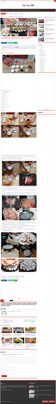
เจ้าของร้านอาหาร (9, 304)
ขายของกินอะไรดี (9, 303)
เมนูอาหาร (5, 16)
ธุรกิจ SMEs (25, 10)
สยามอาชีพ (17, 277)
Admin (3, 40)
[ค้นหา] (55, 1)
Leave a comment (18, 40)
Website (3, 372)
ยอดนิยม (45, 17)
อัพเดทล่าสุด (41, 17)
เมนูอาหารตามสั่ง (24, 304)
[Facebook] (48, 1)
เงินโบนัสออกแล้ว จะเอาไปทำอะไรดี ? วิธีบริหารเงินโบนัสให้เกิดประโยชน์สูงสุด (8, 321)
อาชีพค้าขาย (8, 10)
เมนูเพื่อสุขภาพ (3, 305)
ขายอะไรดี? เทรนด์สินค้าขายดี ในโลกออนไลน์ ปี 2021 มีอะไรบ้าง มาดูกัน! (49, 20)
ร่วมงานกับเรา (45, 401)
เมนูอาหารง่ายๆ (19, 304)
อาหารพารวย (29, 303)
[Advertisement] (18, 82)
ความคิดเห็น (50, 17)
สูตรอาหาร (14, 303)
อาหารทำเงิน (24, 303)
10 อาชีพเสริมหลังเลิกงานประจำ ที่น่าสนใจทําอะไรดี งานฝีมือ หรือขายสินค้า (29, 321)
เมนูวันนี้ (14, 304)
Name (3, 365)
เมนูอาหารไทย (30, 304)
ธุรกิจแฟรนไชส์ (31, 10)
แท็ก (54, 17)
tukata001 (22, 276)
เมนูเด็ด (34, 304)
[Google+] (47, 1)
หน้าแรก (2, 10)
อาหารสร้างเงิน (35, 303)
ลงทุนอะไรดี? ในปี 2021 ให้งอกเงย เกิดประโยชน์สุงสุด (43, 390)
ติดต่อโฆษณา (52, 401)
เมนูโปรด (8, 305)
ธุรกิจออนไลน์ (38, 10)
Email (2, 368)
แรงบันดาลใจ (41, 70)
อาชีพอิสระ (19, 10)
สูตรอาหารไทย (19, 303)
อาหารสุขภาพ (3, 304)
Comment (3, 355)
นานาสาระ (41, 57)
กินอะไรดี (4, 303)
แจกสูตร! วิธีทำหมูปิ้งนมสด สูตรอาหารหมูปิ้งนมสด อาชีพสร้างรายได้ (30, 346)
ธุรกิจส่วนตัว (41, 52)
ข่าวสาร (40, 48)
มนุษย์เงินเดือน (41, 60)
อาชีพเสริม (13, 10)
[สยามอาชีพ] (28, 5)
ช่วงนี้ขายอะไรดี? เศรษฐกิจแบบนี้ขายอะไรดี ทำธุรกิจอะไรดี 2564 (16, 13)
